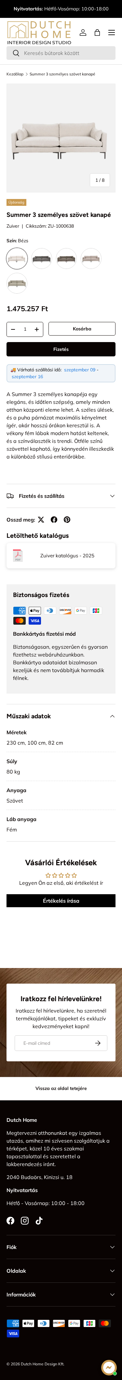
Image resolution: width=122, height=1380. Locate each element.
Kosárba (82, 329)
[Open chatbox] (109, 1367)
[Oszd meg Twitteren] (40, 519)
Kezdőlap (15, 74)
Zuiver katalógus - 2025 (67, 555)
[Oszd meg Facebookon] (54, 519)
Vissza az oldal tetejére (61, 1088)
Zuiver (13, 226)
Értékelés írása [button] (61, 900)
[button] (97, 32)
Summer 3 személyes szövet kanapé (62, 74)
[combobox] (61, 53)
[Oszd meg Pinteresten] (67, 519)
